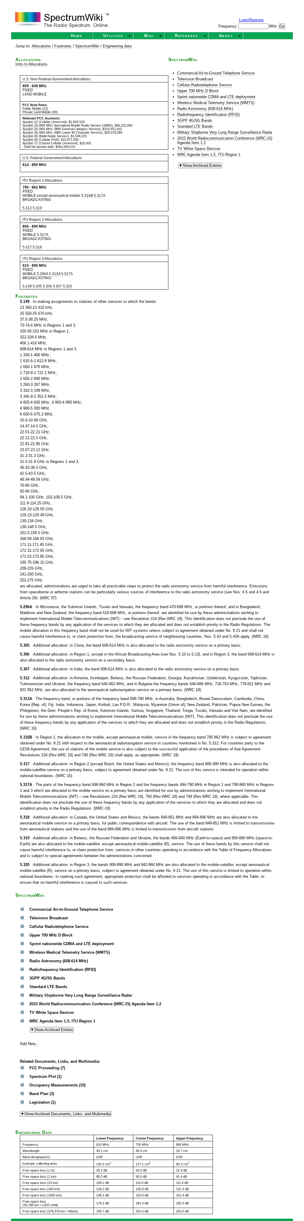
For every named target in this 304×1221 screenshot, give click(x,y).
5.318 (37, 247)
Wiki (149, 35)
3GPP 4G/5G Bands (194, 120)
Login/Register (251, 20)
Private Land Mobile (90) (40, 112)
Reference (186, 35)
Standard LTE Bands (195, 126)
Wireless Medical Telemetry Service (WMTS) (215, 102)
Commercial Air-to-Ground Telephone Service (215, 73)
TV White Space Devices (199, 148)
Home (76, 35)
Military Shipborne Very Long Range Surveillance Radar (224, 132)
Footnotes (63, 46)
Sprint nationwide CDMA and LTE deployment (216, 97)
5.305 (37, 286)
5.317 (27, 247)
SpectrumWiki (87, 46)
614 (26, 165)
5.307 (57, 286)
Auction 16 (30, 125)
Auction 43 (30, 136)
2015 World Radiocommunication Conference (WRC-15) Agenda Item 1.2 (224, 140)
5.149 (27, 286)
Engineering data (117, 46)
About (226, 35)
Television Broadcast (195, 79)
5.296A (42, 274)
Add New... (29, 1043)
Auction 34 (30, 129)
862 (35, 187)
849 (35, 86)
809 (26, 86)
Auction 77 (30, 143)
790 (26, 187)
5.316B (87, 196)
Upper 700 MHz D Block (198, 91)
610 (26, 265)
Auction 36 (30, 132)
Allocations (42, 46)
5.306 (47, 286)
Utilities (113, 35)
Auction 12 (30, 122)
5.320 (67, 286)
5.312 (27, 208)
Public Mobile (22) (35, 108)
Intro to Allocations (31, 64)
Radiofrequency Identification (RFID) (208, 114)
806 (26, 226)
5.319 (37, 208)
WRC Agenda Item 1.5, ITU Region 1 (208, 154)
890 (35, 165)
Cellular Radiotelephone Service (204, 85)
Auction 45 (30, 139)
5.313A (54, 274)
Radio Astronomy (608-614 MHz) (205, 108)
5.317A (99, 196)
